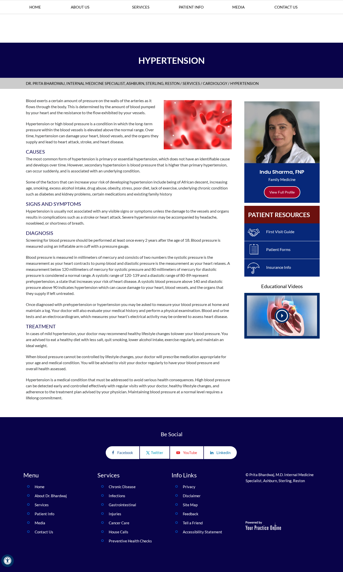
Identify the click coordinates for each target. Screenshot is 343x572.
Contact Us (286, 7)
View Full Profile (282, 192)
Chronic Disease (122, 486)
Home (35, 7)
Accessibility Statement (202, 532)
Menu (31, 475)
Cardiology (215, 83)
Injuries (115, 514)
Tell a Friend (193, 523)
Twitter (157, 452)
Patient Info (191, 7)
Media (238, 7)
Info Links (184, 475)
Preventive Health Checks (130, 541)
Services (140, 7)
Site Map (190, 504)
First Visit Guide (280, 231)
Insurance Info (278, 267)
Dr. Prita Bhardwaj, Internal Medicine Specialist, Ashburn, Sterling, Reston (103, 83)
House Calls (118, 532)
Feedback (190, 514)
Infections (117, 495)
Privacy (189, 486)
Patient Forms (278, 249)
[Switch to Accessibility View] (7, 560)
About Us (80, 7)
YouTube (190, 452)
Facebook (125, 452)
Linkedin (223, 452)
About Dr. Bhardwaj (51, 495)
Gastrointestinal (123, 504)
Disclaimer (192, 495)
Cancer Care (119, 523)
